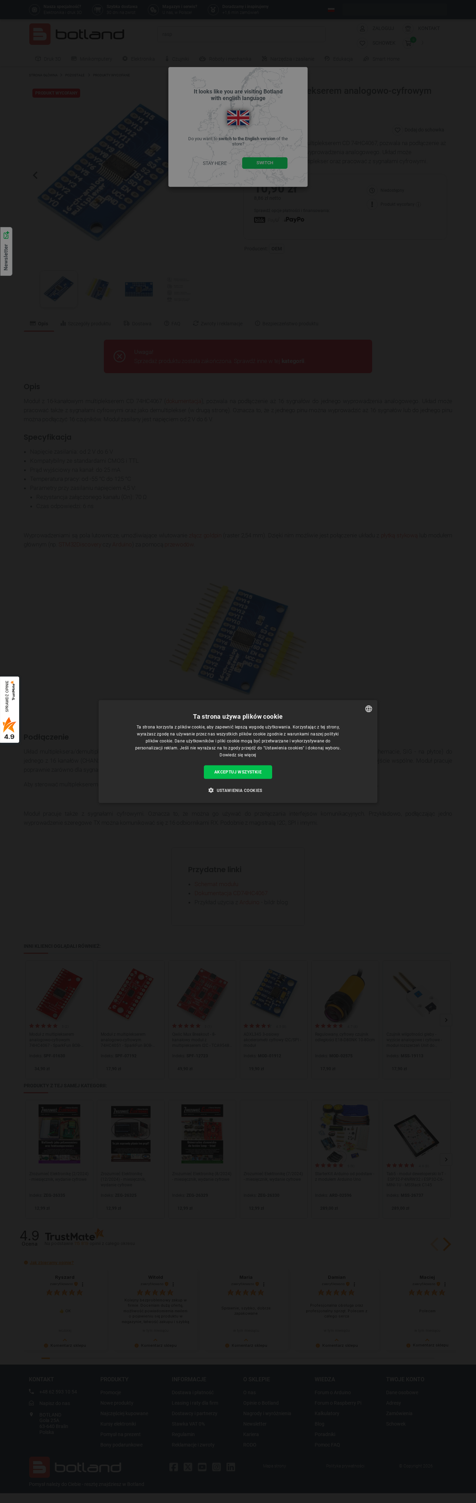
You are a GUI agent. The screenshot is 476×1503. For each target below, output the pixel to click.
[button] (238, 790)
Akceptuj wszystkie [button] (238, 772)
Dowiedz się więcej (238, 754)
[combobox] (368, 708)
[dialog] (238, 751)
